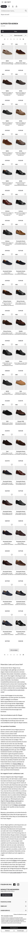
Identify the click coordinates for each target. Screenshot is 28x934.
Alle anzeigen (14, 650)
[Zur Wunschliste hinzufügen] (11, 43)
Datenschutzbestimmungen (20, 914)
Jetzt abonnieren (6, 895)
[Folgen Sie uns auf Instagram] (17, 884)
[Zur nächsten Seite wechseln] (20, 39)
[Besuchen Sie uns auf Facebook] (13, 884)
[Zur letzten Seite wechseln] (23, 39)
